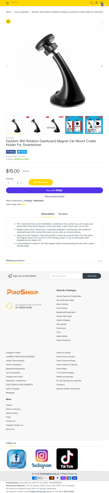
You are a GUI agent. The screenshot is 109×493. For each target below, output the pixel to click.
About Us (10, 429)
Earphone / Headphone (16, 380)
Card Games (61, 308)
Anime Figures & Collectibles (68, 296)
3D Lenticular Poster (65, 300)
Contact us (10, 421)
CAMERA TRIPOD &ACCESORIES (20, 356)
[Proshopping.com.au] (14, 2)
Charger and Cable (14, 376)
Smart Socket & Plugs (65, 360)
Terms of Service (13, 409)
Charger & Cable (13, 352)
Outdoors (60, 384)
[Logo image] (16, 459)
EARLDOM (10, 138)
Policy (8, 417)
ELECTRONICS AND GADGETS (19, 384)
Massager (10, 392)
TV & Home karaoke (65, 372)
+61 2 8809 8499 (66, 491)
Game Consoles (12, 389)
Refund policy (12, 413)
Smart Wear (61, 368)
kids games (61, 324)
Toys (58, 332)
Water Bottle (61, 336)
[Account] (96, 3)
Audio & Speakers (14, 364)
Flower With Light (64, 316)
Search (9, 405)
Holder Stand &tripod (15, 360)
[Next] (7, 66)
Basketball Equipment (65, 312)
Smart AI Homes (63, 352)
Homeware (61, 328)
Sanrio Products (63, 340)
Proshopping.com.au (49, 474)
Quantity (9, 178)
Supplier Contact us (14, 425)
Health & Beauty (63, 320)
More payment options (54, 196)
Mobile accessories (64, 376)
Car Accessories (13, 372)
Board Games (62, 304)
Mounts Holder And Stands (68, 389)
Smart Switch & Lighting (66, 364)
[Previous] (101, 66)
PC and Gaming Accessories (68, 380)
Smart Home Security (65, 356)
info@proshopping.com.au (40, 491)
